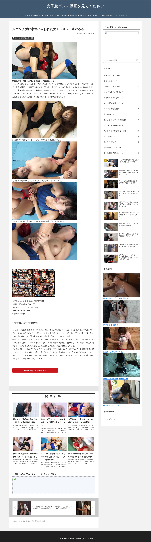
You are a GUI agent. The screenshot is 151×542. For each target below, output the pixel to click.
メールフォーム (110, 419)
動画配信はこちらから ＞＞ (35, 370)
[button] (137, 60)
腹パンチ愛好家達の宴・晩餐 (24, 38)
